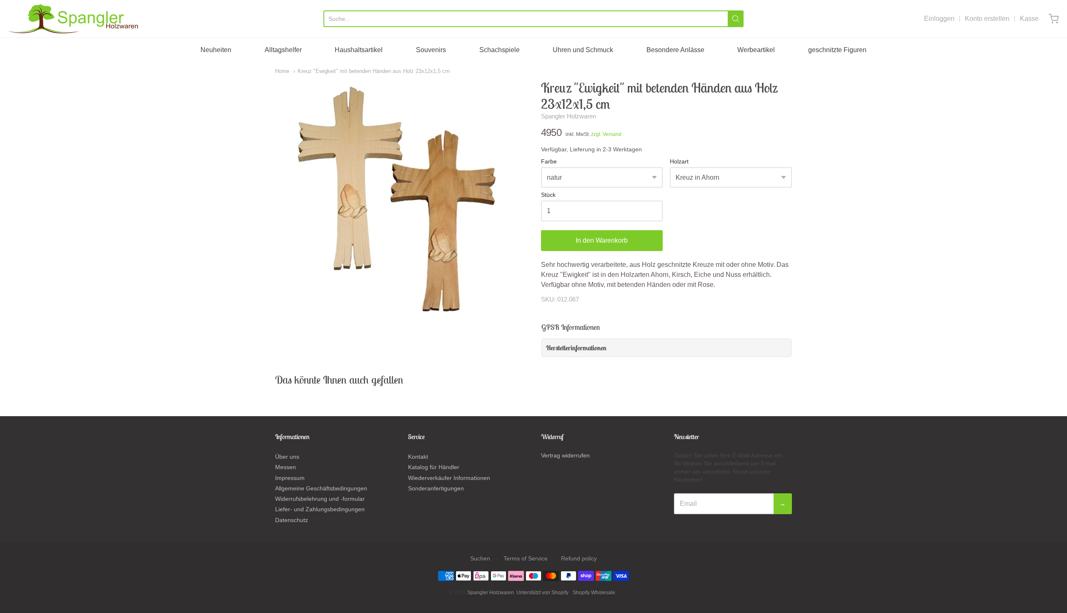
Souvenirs (431, 49)
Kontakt (418, 456)
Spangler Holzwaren (568, 116)
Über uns (287, 456)
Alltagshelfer (283, 49)
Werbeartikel (756, 49)
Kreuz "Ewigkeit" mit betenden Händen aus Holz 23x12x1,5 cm (374, 71)
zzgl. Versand (606, 134)
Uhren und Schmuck (583, 49)
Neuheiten (215, 49)
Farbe (549, 161)
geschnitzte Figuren (837, 49)
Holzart (679, 161)
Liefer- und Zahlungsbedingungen (320, 509)
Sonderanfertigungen (436, 488)
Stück (548, 195)
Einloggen (939, 18)
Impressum (290, 478)
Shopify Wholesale (594, 592)
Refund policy (579, 558)
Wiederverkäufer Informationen (449, 478)
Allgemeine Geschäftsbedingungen (321, 488)
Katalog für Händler (433, 467)
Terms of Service (525, 558)
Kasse (1029, 18)
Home (282, 71)
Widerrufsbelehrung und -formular (320, 498)
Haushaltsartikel (359, 49)
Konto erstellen (987, 18)
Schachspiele (499, 49)
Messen (285, 467)
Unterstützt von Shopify (542, 592)
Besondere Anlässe (675, 49)
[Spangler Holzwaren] (73, 18)
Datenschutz (291, 520)
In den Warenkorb (602, 240)
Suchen (480, 558)
